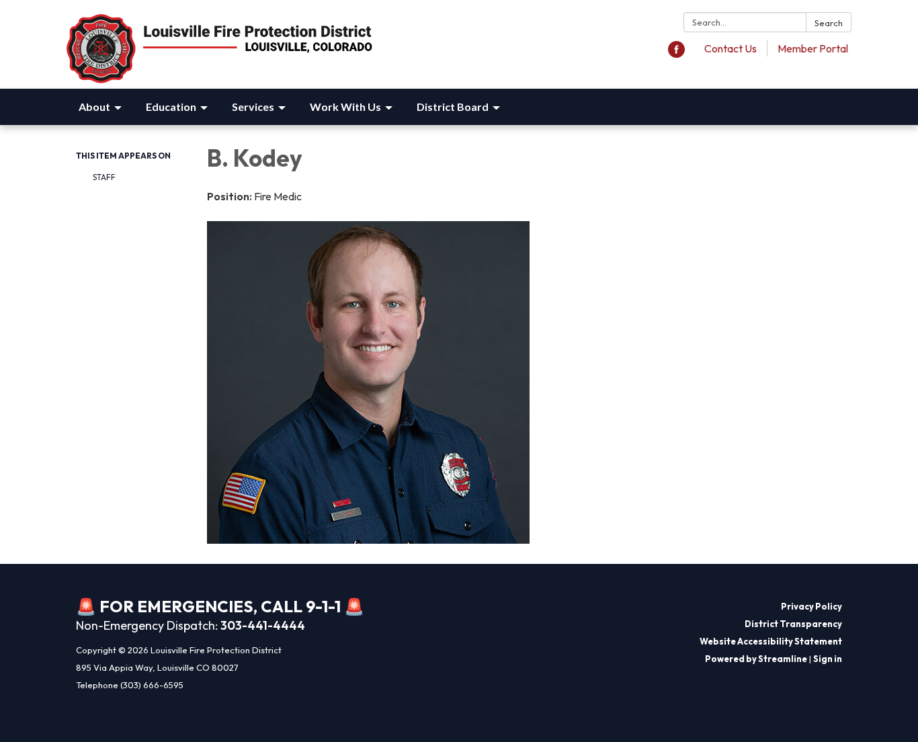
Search (829, 22)
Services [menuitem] (253, 106)
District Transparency (793, 623)
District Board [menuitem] (453, 106)
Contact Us (730, 48)
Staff (104, 177)
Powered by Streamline (756, 658)
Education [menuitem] (171, 106)
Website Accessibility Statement (771, 641)
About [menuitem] (94, 106)
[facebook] (676, 53)
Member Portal (813, 48)
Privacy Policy (811, 606)
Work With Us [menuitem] (345, 106)
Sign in (827, 658)
